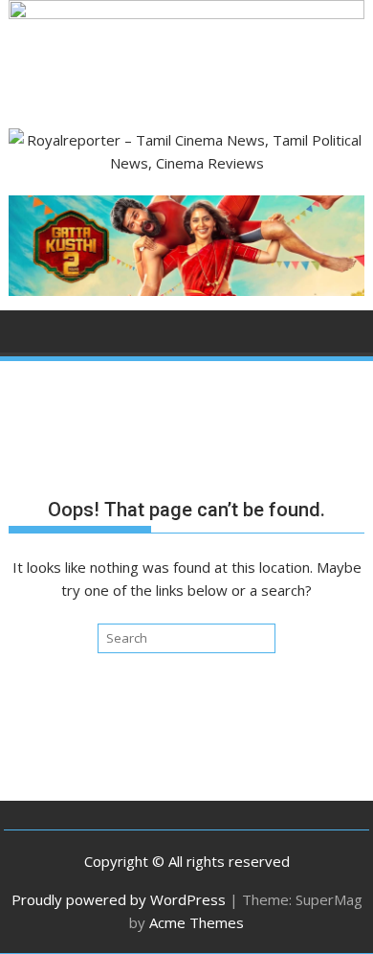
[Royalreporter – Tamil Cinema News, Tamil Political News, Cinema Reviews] (186, 13)
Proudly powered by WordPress (118, 899)
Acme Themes (196, 922)
